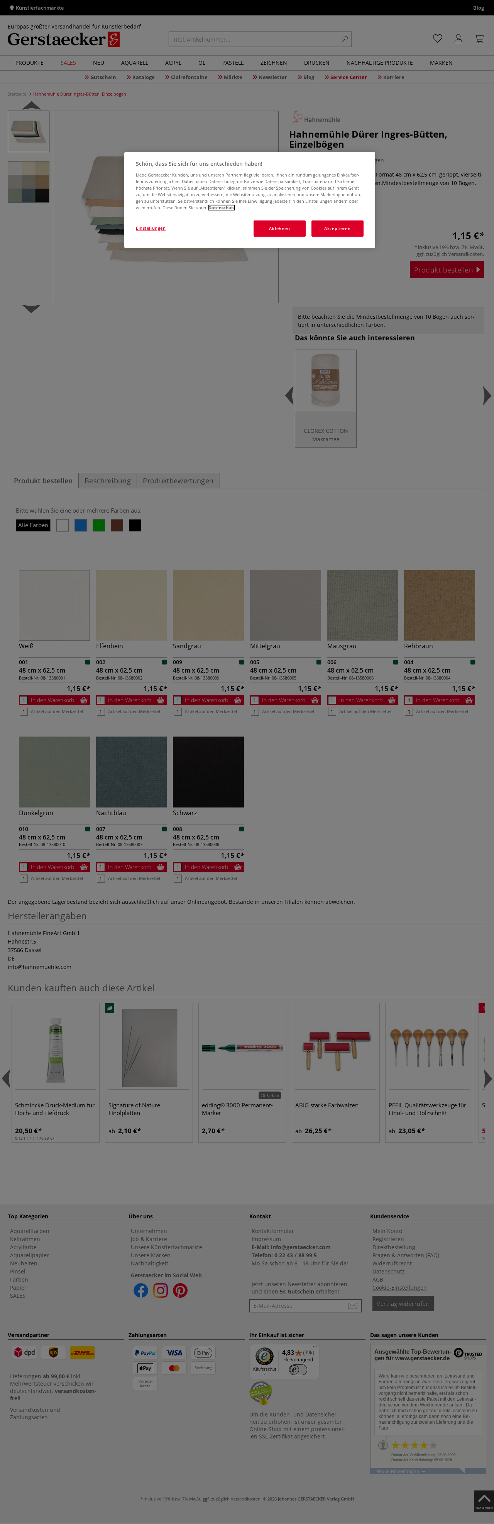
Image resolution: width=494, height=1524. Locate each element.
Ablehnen (279, 228)
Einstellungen (151, 228)
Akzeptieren (337, 228)
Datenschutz (221, 207)
